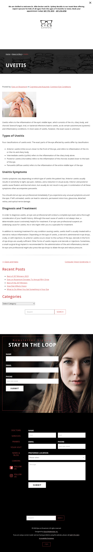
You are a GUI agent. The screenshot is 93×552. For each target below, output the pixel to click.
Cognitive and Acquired (39, 87)
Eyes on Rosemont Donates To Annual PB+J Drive (28, 279)
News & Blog (17, 54)
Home (8, 54)
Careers (16, 461)
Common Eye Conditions (60, 87)
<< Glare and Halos (10, 262)
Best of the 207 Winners (17, 283)
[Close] (90, 3)
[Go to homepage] (46, 24)
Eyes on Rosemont (19, 87)
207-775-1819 (49, 11)
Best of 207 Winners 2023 (18, 276)
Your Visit (16, 447)
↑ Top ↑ (46, 544)
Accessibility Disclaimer (46, 538)
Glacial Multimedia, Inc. (50, 532)
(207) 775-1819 (74, 535)
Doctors (16, 430)
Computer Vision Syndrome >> (78, 262)
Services (16, 436)
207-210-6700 (61, 11)
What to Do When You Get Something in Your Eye (28, 289)
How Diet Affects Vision (17, 286)
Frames (16, 441)
